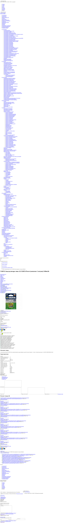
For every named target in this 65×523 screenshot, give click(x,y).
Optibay (5, 101)
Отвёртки (7, 201)
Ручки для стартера (8, 128)
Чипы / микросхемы (7, 189)
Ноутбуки (3, 24)
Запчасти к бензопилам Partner (10, 115)
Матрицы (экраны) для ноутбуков (11, 164)
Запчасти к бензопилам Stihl (10, 116)
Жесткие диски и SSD (5, 17)
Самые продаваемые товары (4, 452)
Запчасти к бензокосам (9, 113)
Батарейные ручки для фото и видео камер (10, 65)
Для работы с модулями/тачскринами (11, 206)
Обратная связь (2, 496)
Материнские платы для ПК (10, 159)
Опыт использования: (3, 375)
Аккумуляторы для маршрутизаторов (9, 39)
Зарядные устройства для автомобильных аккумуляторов (12, 92)
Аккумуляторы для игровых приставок (10, 37)
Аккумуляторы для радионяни (8, 46)
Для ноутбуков (8, 152)
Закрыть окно (2, 451)
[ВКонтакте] (0, 329)
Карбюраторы (8, 124)
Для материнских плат (9, 181)
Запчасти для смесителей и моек (10, 144)
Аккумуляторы (4, 15)
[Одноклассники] (2, 329)
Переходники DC (6, 97)
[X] (4, 329)
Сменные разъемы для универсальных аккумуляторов (12, 98)
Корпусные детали (7, 151)
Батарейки (5, 58)
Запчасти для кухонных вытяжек (11, 139)
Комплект (1, 286)
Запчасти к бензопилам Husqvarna (11, 114)
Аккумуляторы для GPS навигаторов (9, 32)
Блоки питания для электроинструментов (10, 89)
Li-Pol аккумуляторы (7, 30)
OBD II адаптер (8, 188)
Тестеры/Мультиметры (9, 214)
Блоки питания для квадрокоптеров (9, 82)
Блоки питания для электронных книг (9, 90)
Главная (3, 4)
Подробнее (2, 401)
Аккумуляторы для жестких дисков (9, 36)
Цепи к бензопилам (9, 132)
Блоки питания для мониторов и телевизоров (11, 83)
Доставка (3, 8)
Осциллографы (8, 211)
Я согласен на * (8, 520)
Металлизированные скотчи (10, 248)
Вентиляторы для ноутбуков (8, 110)
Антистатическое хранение (8, 236)
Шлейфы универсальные (7, 251)
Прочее (7, 203)
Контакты (3, 487)
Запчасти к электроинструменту (10, 123)
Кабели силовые (6, 219)
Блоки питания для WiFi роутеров (9, 80)
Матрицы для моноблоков (10, 166)
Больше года (4, 379)
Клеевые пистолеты (9, 210)
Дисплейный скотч (8, 247)
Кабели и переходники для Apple (9, 95)
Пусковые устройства (7, 73)
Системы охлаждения (7, 186)
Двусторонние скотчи (9, 246)
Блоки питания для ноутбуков (8, 84)
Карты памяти (6, 106)
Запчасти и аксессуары (9, 208)
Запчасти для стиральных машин (11, 145)
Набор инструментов (9, 198)
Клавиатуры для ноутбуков (8, 149)
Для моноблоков (8, 172)
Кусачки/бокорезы (8, 197)
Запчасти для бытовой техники (8, 135)
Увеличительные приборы (10, 205)
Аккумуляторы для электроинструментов (10, 54)
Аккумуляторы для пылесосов (8, 45)
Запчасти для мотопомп (9, 112)
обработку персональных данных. (11, 520)
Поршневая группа (8, 125)
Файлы (1, 291)
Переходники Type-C (7, 222)
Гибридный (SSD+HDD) (7, 103)
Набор (1, 285)
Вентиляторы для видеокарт (8, 109)
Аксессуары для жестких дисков (9, 102)
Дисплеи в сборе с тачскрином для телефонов (12, 162)
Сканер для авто (6, 187)
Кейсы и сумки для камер (8, 68)
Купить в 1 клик (8, 327)
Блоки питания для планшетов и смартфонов (11, 86)
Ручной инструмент (7, 194)
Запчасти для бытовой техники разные (11, 136)
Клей (4, 243)
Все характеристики (3, 312)
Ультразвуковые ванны (9, 215)
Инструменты (4, 19)
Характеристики (2, 287)
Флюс (6, 242)
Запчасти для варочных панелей (10, 137)
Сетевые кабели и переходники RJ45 (9, 226)
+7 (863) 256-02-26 (3, 497)
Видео (1, 292)
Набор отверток (8, 199)
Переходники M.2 (6, 221)
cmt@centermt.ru (27, 491)
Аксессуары (2, 288)
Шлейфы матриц (8, 192)
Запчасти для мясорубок (9, 141)
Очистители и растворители (8, 244)
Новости (3, 9)
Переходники (6, 220)
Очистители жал (8, 239)
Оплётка (7, 238)
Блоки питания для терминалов (8, 79)
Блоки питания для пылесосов (8, 87)
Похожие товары (2, 290)
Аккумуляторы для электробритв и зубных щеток (11, 53)
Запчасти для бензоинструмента (9, 111)
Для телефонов (8, 153)
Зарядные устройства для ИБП (8, 94)
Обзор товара (2, 284)
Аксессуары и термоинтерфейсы (9, 235)
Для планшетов (8, 182)
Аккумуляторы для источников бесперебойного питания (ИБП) (13, 38)
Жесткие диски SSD (7, 105)
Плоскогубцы (8, 202)
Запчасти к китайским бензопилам (11, 119)
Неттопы (3, 474)
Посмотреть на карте (20, 493)
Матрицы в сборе (8, 165)
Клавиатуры (4, 21)
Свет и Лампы (6, 74)
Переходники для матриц (9, 169)
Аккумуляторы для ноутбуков (8, 42)
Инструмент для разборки (9, 196)
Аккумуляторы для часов (7, 52)
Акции (3, 5)
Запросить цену (8, 521)
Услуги (3, 6)
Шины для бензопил (9, 133)
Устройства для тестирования (8, 60)
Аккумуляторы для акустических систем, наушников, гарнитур (13, 34)
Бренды (3, 7)
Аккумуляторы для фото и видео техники (10, 51)
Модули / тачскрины (7, 171)
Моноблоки (4, 23)
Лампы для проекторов (7, 157)
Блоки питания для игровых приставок (10, 81)
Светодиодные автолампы (10, 75)
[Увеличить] (11, 309)
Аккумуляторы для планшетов (8, 43)
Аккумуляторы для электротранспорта (10, 55)
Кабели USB (6, 218)
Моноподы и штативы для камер (9, 69)
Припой (7, 240)
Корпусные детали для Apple (10, 154)
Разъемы (5, 178)
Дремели (7, 207)
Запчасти (3, 18)
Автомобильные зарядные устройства (9, 78)
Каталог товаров (3, 13)
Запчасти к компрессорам (9, 120)
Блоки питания (4, 16)
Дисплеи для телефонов (9, 163)
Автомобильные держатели (8, 63)
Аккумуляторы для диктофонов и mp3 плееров (11, 35)
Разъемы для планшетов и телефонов (11, 184)
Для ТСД (7, 175)
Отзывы (1, 289)
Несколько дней (4, 378)
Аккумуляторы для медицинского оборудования (11, 40)
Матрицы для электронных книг (11, 168)
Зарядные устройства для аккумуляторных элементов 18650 (13, 93)
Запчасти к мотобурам (9, 121)
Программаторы (8, 213)
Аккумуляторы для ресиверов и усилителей (10, 48)
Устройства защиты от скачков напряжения (10, 99)
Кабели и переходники (5, 470)
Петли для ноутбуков (9, 155)
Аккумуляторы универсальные (8, 57)
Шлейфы (5, 256)
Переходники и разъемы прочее (8, 225)
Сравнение (7, 407)
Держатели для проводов (7, 66)
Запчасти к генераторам (9, 118)
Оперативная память (7, 177)
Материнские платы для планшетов (11, 160)
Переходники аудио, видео (8, 224)
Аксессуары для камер (7, 64)
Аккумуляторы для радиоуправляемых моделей (11, 47)
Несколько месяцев (5, 377)
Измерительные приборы (9, 209)
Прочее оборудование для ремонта (11, 204)
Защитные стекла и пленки (8, 67)
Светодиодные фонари (9, 76)
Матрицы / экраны (7, 161)
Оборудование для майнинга (6, 25)
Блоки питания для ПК (7, 85)
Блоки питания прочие (7, 91)
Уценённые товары (5, 478)
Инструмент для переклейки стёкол (11, 195)
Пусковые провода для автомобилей (9, 72)
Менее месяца (4, 376)
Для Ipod (7, 180)
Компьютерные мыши (5, 22)
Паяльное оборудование (9, 212)
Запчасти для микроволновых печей (11, 140)
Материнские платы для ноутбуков (11, 158)
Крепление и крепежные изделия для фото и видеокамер (12, 156)
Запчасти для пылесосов (9, 143)
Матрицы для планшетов (9, 167)
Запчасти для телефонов (7, 147)
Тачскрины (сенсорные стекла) (8, 255)
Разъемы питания (8, 185)
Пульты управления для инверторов (9, 71)
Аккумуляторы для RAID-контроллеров (10, 33)
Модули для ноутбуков (9, 176)
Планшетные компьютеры (6, 26)
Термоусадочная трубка (7, 250)
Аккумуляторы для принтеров (8, 44)
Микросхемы (6, 170)
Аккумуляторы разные (7, 56)
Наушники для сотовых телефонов (9, 70)
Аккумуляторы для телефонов (8, 50)
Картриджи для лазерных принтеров (9, 228)
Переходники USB (7, 223)
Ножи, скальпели (8, 200)
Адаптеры (7, 179)
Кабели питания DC (7, 96)
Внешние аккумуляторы (7, 59)
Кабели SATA (6, 217)
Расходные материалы (5, 27)
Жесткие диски (6, 104)
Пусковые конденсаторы (9, 127)
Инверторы (5, 148)
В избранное (2, 402)
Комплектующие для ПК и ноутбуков (9, 150)
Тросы (7, 131)
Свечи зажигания (8, 129)
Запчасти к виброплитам (9, 117)
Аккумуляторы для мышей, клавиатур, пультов (11, 41)
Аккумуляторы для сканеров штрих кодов (10, 49)
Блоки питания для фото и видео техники (10, 88)
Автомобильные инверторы (8, 108)
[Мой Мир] (3, 329)
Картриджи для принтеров (6, 20)
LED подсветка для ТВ (7, 62)
